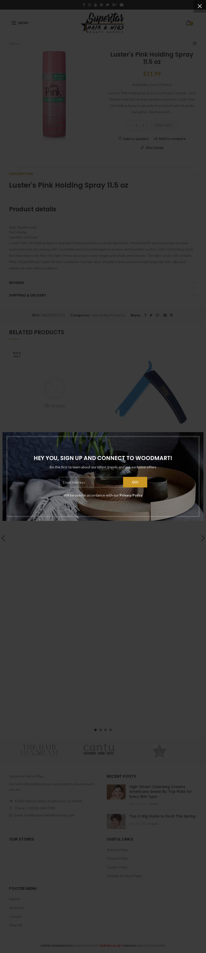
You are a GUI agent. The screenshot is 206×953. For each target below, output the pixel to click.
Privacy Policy (131, 495)
